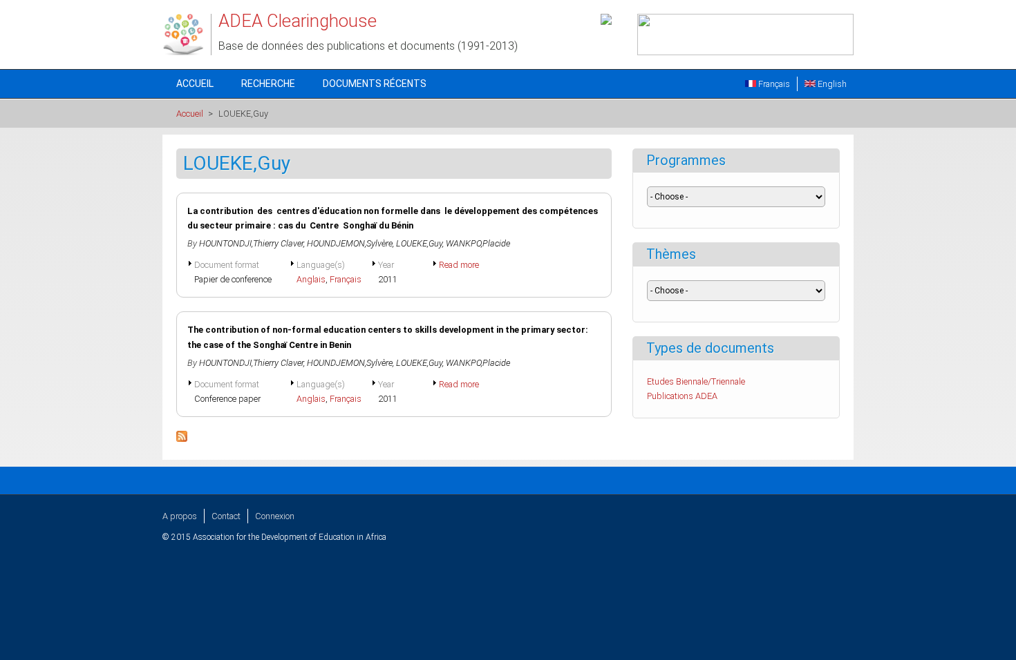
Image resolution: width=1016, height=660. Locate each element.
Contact (226, 516)
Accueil (195, 83)
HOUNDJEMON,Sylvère (350, 243)
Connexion (274, 516)
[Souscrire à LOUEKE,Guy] (181, 439)
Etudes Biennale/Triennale (696, 381)
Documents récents (374, 83)
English (831, 84)
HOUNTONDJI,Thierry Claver (251, 243)
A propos (179, 516)
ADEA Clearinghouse (297, 20)
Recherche (268, 83)
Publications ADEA (682, 396)
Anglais (311, 279)
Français (773, 84)
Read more (459, 265)
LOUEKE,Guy (419, 243)
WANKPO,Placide (478, 243)
